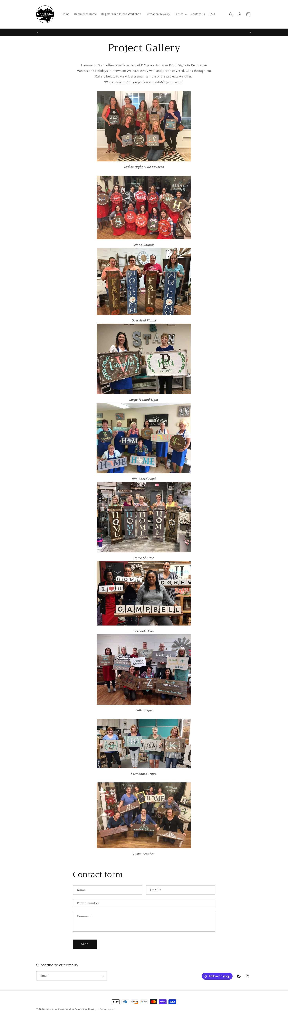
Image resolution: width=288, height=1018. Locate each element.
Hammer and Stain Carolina (60, 1009)
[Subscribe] (102, 976)
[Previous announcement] (37, 32)
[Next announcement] (250, 32)
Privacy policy (107, 1009)
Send (85, 944)
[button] (180, 14)
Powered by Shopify (85, 1009)
